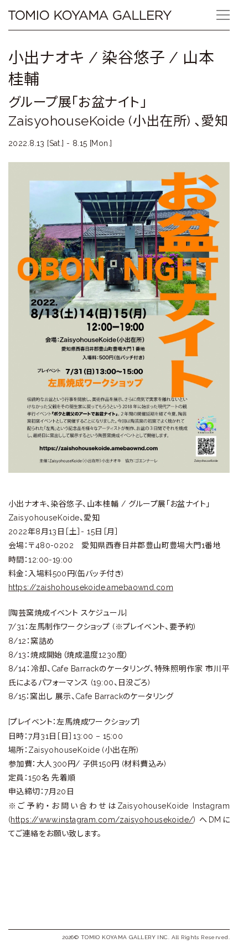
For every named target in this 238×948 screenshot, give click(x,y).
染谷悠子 (133, 58)
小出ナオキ (46, 58)
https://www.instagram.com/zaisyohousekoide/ (102, 819)
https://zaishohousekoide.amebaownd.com (90, 587)
